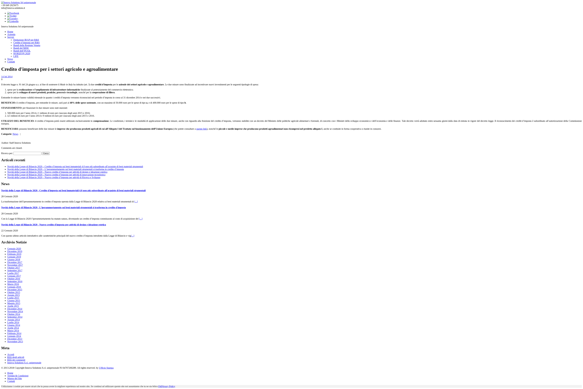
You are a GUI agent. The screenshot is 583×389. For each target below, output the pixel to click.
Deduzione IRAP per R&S (26, 40)
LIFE (16, 56)
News (10, 59)
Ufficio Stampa (106, 368)
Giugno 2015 (13, 300)
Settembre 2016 (14, 281)
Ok (159, 386)
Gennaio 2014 (14, 336)
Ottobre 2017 (13, 267)
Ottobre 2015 (13, 292)
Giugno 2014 (13, 325)
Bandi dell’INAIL (22, 50)
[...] (136, 201)
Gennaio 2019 (14, 257)
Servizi (10, 37)
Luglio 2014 (13, 322)
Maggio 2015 (13, 303)
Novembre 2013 (15, 341)
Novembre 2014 (15, 311)
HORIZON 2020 (21, 53)
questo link (201, 129)
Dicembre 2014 (14, 308)
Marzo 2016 (13, 284)
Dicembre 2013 (14, 339)
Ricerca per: (7, 153)
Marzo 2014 (13, 330)
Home (10, 31)
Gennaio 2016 (14, 287)
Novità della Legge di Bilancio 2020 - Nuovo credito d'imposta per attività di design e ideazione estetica (53, 224)
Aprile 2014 (13, 328)
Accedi (10, 354)
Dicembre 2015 (14, 289)
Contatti (11, 61)
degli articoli (15, 357)
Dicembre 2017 (14, 262)
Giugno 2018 (13, 259)
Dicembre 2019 (14, 251)
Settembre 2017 (14, 270)
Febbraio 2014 (14, 333)
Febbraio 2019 (14, 254)
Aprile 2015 (13, 306)
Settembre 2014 (14, 317)
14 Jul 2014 (6, 76)
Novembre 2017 (15, 265)
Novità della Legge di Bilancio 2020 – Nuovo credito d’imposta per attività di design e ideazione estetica (57, 172)
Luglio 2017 (13, 273)
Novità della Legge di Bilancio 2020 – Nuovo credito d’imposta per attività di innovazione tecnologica (56, 174)
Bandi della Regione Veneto (26, 45)
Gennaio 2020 (14, 248)
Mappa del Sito (14, 378)
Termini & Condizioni (17, 375)
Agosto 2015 (13, 295)
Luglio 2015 (13, 298)
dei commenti (16, 360)
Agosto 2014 (13, 319)
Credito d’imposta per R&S (26, 42)
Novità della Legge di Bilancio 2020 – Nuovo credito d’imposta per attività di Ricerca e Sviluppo (53, 177)
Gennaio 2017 (14, 276)
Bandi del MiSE (21, 48)
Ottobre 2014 (13, 314)
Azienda (11, 34)
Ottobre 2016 (13, 278)
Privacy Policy (168, 386)
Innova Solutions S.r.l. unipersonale (24, 362)
